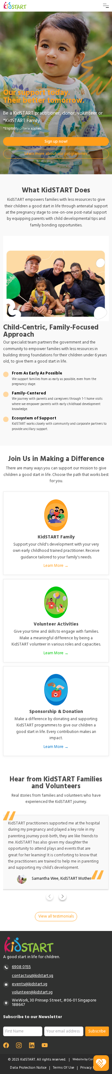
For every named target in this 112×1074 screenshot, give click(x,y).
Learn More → (56, 566)
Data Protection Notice (28, 1068)
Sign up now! (56, 142)
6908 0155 (21, 967)
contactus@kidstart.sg (32, 976)
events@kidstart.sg (29, 984)
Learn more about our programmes (56, 154)
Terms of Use (63, 1068)
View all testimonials (56, 916)
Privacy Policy (91, 1068)
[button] (49, 896)
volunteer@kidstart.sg (32, 992)
